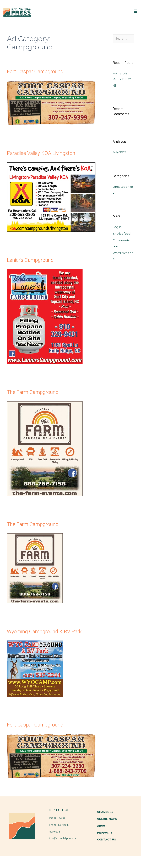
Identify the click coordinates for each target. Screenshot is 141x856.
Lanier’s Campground (30, 260)
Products (105, 832)
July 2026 (120, 152)
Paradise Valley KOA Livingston (41, 153)
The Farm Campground (32, 392)
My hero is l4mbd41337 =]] (122, 79)
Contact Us (106, 839)
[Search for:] (123, 38)
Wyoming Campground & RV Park (44, 631)
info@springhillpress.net (63, 838)
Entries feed (122, 233)
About (102, 825)
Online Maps (107, 818)
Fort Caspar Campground (35, 71)
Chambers (105, 812)
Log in (117, 227)
